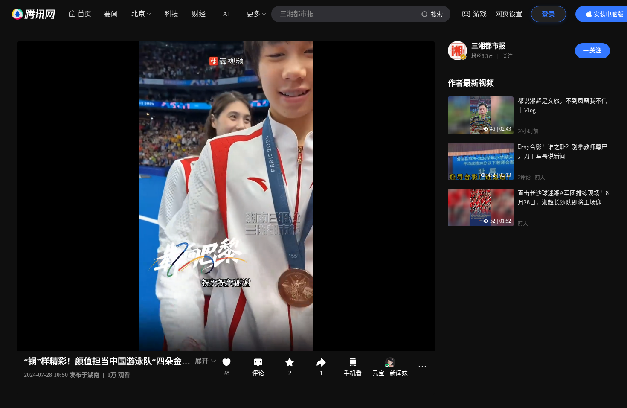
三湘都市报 (488, 46)
